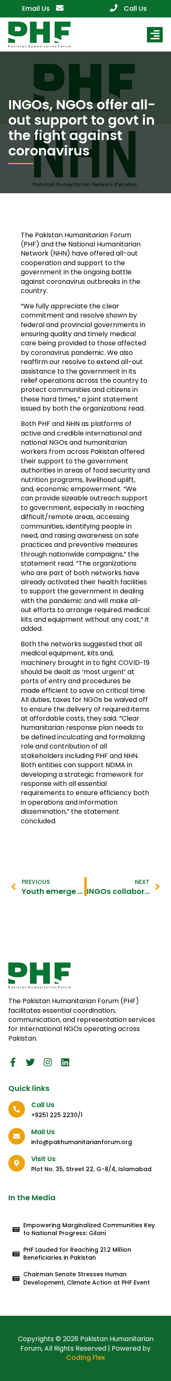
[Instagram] (47, 1062)
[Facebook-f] (12, 1062)
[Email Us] (60, 8)
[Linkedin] (65, 1062)
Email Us (36, 8)
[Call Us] (113, 8)
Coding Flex (85, 1357)
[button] (155, 35)
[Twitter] (30, 1062)
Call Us (135, 8)
